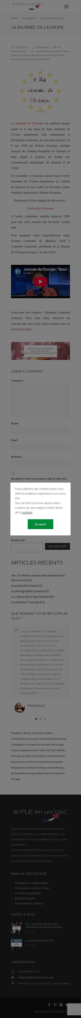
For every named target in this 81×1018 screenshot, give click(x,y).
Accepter (40, 524)
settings (27, 512)
